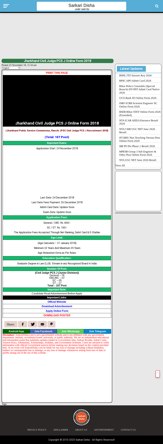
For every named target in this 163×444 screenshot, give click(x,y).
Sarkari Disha (81, 5)
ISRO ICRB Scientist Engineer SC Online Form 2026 (138, 105)
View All (120, 165)
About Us (81, 430)
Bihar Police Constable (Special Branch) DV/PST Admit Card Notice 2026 (139, 89)
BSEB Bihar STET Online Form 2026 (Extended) (140, 113)
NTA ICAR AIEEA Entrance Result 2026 (138, 122)
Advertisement (104, 430)
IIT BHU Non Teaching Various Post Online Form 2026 (139, 139)
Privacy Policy (37, 430)
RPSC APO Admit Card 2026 (135, 80)
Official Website (57, 301)
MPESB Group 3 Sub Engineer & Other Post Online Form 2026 (137, 153)
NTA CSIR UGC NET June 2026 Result (137, 131)
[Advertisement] (81, 35)
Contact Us (128, 430)
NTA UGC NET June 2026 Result (137, 160)
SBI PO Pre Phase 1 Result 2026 (137, 146)
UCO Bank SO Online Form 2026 (137, 97)
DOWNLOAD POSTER (57, 315)
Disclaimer (61, 430)
